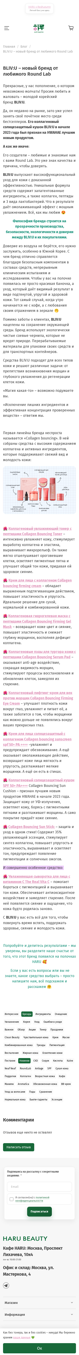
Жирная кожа (30, 1053)
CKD (35, 1060)
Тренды (41, 1045)
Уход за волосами (15, 1091)
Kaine (70, 1060)
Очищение (61, 1014)
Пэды (32, 1091)
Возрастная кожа (45, 1076)
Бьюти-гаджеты (38, 1099)
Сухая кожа (62, 1068)
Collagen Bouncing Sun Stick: (31, 827)
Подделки (10, 1076)
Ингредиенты (43, 1014)
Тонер (43, 1029)
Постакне (10, 1060)
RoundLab (25, 1068)
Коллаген (25, 1076)
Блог (23, 46)
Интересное (11, 1014)
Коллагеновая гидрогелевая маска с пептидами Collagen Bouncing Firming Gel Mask (37, 621)
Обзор (21, 1029)
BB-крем (66, 1084)
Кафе (62, 1076)
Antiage (39, 1068)
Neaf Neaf (10, 1068)
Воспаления (12, 1053)
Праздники (56, 1029)
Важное (9, 1029)
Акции (32, 1029)
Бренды (26, 1014)
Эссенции (56, 1099)
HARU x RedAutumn (39, 7)
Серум (45, 1060)
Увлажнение (12, 1021)
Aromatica (23, 1084)
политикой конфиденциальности (32, 1199)
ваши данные (21, 1337)
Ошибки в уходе (53, 1021)
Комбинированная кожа (19, 1045)
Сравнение (45, 1091)
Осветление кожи (52, 1053)
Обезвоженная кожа (45, 1084)
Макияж (9, 1084)
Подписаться (39, 1211)
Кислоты (58, 1060)
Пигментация (57, 1045)
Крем (55, 1037)
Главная (9, 46)
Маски (65, 1037)
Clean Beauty (12, 1037)
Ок (39, 1348)
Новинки (24, 1060)
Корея (26, 1021)
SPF (49, 1068)
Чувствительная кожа (35, 1037)
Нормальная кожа (15, 1099)
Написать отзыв (18, 1147)
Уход (37, 1021)
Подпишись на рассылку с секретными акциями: (33, 1173)
